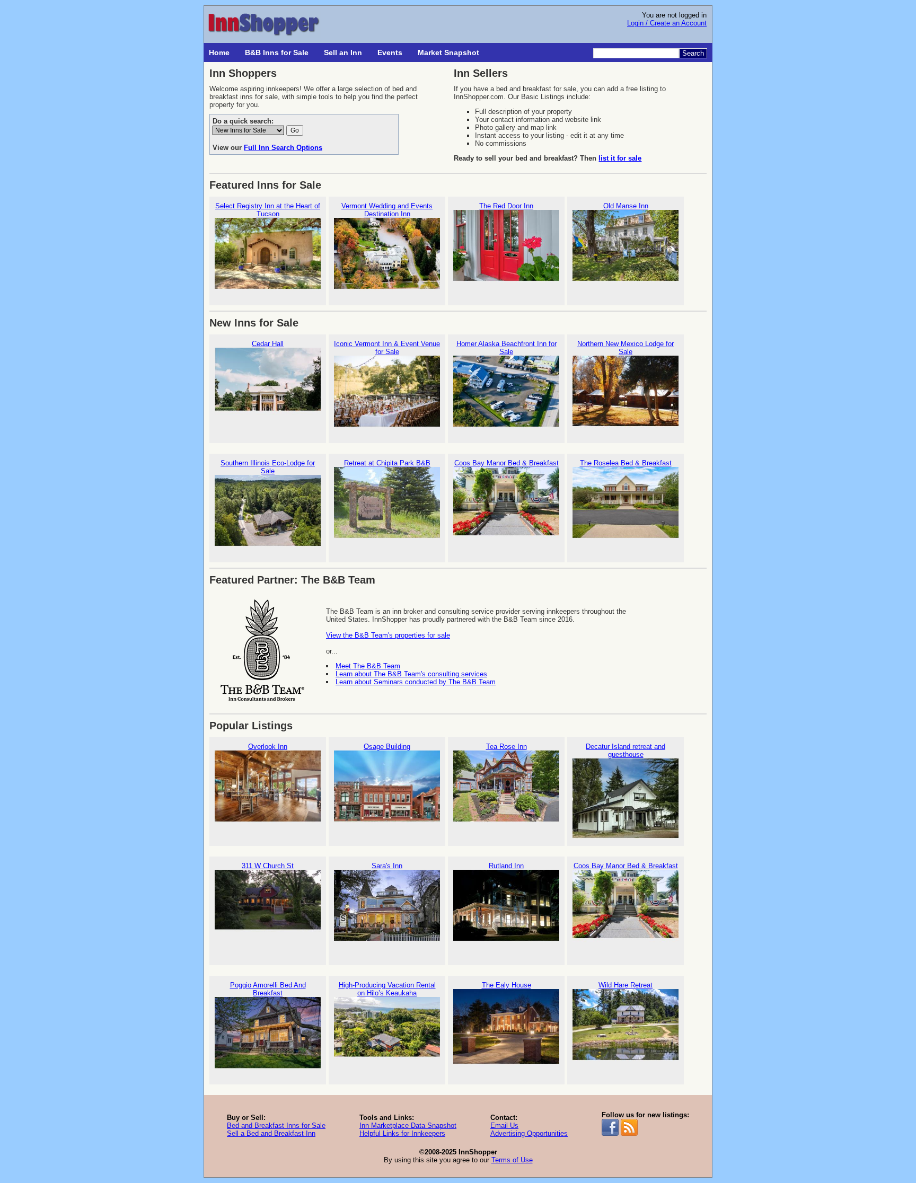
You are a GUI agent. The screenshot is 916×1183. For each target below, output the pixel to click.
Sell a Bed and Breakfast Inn (271, 1133)
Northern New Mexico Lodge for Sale (625, 348)
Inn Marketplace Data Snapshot (407, 1125)
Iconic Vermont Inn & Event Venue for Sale (387, 348)
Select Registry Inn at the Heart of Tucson (267, 210)
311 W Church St (268, 866)
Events (389, 52)
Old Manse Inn (625, 206)
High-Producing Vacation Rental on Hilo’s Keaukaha (387, 989)
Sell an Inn (343, 52)
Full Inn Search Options (283, 148)
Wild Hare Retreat (625, 985)
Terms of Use (512, 1160)
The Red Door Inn (506, 206)
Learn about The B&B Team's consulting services (411, 674)
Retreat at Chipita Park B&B (387, 463)
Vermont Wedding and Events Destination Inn (387, 210)
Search (693, 53)
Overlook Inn (267, 747)
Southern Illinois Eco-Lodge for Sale (268, 467)
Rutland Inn (506, 866)
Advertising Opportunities (529, 1133)
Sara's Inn (387, 866)
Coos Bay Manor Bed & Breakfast (506, 463)
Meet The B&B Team (368, 666)
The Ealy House (506, 985)
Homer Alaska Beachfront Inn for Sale (506, 348)
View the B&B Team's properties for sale (388, 635)
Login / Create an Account (667, 23)
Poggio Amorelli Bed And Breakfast (268, 989)
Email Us (504, 1125)
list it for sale (619, 158)
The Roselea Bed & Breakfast (626, 463)
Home (219, 52)
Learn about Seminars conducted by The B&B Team (416, 682)
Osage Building (387, 747)
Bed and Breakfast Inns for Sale (276, 1125)
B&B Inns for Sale (277, 52)
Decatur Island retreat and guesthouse (625, 750)
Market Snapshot (448, 52)
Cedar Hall (268, 344)
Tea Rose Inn (506, 747)
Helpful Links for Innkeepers (402, 1133)
